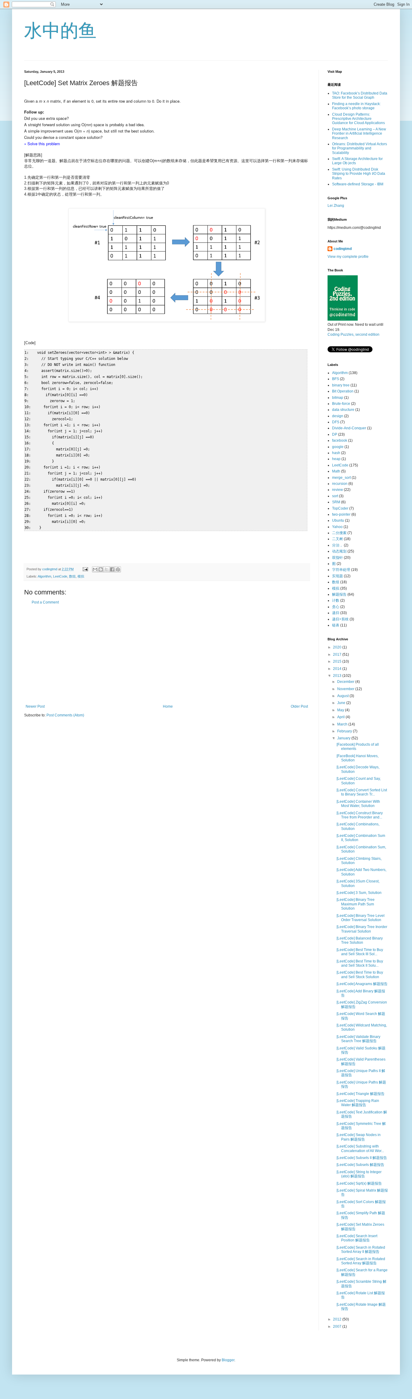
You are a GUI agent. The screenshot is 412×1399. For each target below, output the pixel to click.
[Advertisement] (166, 654)
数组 (72, 576)
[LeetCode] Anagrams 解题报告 (362, 984)
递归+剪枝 (340, 619)
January (344, 738)
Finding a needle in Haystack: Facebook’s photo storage (356, 106)
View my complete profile (348, 257)
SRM (336, 502)
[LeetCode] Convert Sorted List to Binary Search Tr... (362, 792)
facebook (339, 440)
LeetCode (60, 576)
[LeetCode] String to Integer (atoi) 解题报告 (359, 1174)
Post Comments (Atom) (65, 715)
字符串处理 (341, 570)
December (346, 682)
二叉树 (337, 539)
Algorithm (44, 576)
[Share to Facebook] (112, 569)
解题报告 (339, 594)
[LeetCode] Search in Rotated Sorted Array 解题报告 (361, 1261)
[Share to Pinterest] (118, 569)
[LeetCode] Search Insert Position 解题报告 (357, 1238)
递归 (335, 613)
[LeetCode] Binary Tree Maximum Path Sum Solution (356, 904)
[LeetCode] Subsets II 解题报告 (362, 1158)
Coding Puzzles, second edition (353, 334)
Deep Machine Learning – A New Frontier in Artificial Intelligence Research (359, 133)
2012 (337, 1319)
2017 (337, 654)
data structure (343, 410)
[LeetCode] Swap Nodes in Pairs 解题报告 (359, 1137)
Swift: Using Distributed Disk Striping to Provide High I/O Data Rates (358, 173)
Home (168, 706)
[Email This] (95, 569)
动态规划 (339, 551)
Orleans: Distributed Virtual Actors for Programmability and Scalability (359, 148)
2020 (337, 647)
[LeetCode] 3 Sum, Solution (359, 893)
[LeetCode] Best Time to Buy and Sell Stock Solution (360, 974)
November (346, 689)
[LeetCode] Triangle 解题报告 (361, 1094)
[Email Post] (85, 569)
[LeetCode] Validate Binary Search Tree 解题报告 (358, 1039)
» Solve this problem (42, 143)
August (343, 696)
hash (336, 453)
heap (336, 459)
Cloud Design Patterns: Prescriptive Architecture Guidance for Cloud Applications (358, 118)
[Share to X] (106, 569)
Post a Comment (45, 602)
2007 (337, 1326)
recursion (339, 484)
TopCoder (340, 508)
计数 (335, 600)
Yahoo (337, 527)
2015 (337, 661)
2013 (337, 676)
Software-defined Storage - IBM (357, 184)
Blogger (228, 1360)
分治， (337, 545)
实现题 (337, 576)
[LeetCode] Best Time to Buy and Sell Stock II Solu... (360, 963)
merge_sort (341, 477)
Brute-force (341, 404)
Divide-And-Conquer (349, 428)
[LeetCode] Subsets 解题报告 (360, 1165)
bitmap (337, 397)
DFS (335, 422)
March (342, 724)
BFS (335, 379)
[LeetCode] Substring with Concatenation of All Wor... (360, 1148)
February (345, 731)
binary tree (341, 385)
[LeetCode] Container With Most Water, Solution (358, 803)
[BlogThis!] (101, 569)
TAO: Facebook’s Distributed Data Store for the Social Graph (359, 95)
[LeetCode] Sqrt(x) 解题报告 (359, 1183)
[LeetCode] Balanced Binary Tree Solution (360, 940)
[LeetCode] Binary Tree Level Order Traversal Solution (361, 918)
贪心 (335, 607)
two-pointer (341, 514)
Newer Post (35, 706)
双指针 (337, 557)
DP (334, 434)
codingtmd (343, 249)
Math (336, 471)
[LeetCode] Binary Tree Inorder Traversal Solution (362, 929)
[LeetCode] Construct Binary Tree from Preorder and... (360, 815)
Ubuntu (338, 520)
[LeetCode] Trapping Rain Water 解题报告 (358, 1103)
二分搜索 (339, 533)
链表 (335, 625)
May (341, 710)
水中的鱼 (60, 31)
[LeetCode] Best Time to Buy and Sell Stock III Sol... (360, 952)
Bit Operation (342, 391)
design (337, 416)
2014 (337, 669)
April (341, 717)
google (338, 447)
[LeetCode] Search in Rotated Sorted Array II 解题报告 (361, 1249)
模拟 (81, 576)
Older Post (299, 706)
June (341, 703)
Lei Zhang (336, 205)
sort (335, 496)
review (337, 490)
